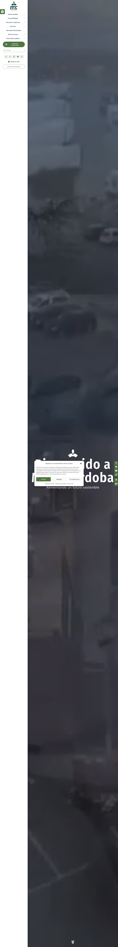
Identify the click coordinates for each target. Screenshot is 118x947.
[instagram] (13, 56)
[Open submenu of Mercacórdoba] (24, 14)
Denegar (59, 479)
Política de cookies (49, 483)
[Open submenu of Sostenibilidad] (24, 18)
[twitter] (9, 56)
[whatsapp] (21, 56)
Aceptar (43, 479)
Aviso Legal (70, 483)
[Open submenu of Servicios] (24, 26)
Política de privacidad (60, 483)
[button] (2, 11)
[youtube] (17, 56)
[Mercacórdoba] (14, 2)
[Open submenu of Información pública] (24, 38)
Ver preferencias (74, 479)
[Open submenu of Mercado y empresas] (24, 22)
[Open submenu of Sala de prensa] (24, 34)
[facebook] (5, 56)
